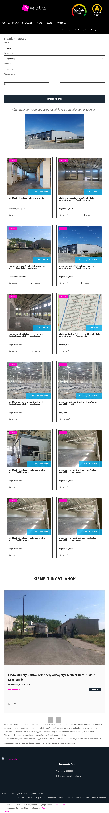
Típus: (6, 42)
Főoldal (6, 23)
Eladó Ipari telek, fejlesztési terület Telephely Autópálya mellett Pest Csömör (79, 335)
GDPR (61, 798)
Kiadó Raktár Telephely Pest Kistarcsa (34, 676)
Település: (8, 63)
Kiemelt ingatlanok (99, 798)
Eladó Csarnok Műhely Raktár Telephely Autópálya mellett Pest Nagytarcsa (76, 199)
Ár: (5, 84)
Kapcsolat (62, 23)
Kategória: (9, 53)
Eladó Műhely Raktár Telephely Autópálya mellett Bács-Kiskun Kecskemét (27, 267)
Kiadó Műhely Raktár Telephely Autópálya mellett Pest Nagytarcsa (27, 471)
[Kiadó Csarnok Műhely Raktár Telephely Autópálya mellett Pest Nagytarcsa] (54, 131)
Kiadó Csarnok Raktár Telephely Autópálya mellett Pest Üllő (78, 403)
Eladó (49, 23)
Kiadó (39, 23)
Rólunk (15, 23)
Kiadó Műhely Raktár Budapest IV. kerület (27, 198)
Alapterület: (9, 74)
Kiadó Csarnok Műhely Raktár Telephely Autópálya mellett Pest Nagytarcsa (76, 267)
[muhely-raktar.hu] (33, 8)
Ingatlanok (27, 23)
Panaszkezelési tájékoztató (78, 798)
